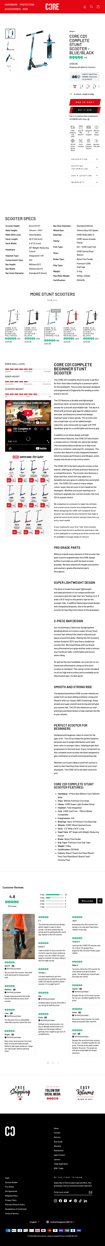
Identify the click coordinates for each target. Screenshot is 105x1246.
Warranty (78, 182)
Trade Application (61, 1164)
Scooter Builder (11, 1182)
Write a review (87, 901)
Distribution (59, 1150)
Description (79, 159)
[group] (75, 86)
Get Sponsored (11, 1191)
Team (7, 1178)
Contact (57, 1133)
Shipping (73, 67)
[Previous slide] (70, 86)
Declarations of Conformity (16, 1209)
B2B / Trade (58, 1168)
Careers (57, 1159)
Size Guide (58, 1142)
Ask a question (81, 175)
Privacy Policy (11, 1200)
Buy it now (85, 110)
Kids (25, 9)
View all (52, 300)
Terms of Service (12, 1213)
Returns (57, 1137)
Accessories (13, 9)
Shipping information (79, 167)
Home (71, 31)
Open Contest (59, 1155)
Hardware (11, 4)
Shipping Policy (11, 1196)
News (56, 1128)
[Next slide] (99, 86)
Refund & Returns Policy (15, 1204)
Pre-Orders (9, 1187)
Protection (27, 4)
